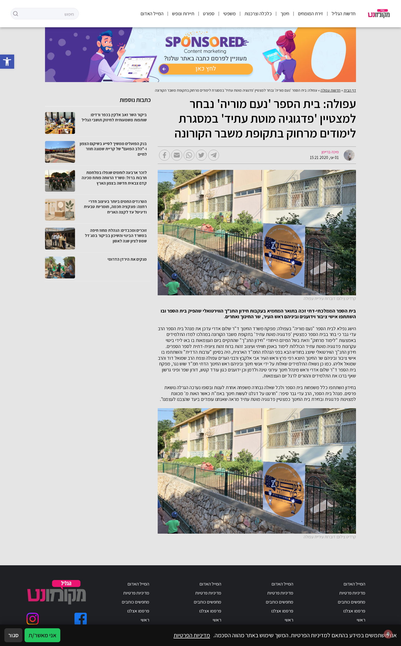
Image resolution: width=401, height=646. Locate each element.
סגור (13, 635)
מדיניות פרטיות (352, 593)
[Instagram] (32, 618)
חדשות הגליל (343, 13)
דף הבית (350, 90)
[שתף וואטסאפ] (189, 155)
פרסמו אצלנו (354, 611)
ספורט (208, 13)
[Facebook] (80, 618)
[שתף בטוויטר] (201, 155)
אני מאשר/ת (42, 635)
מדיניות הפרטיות (191, 635)
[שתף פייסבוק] (164, 155)
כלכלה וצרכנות (258, 13)
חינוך (284, 13)
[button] (7, 62)
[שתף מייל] (176, 155)
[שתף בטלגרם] (213, 155)
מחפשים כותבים (351, 602)
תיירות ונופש (183, 13)
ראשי (361, 620)
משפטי (229, 13)
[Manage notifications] (388, 634)
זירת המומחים (310, 13)
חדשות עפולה (330, 90)
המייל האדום (151, 13)
